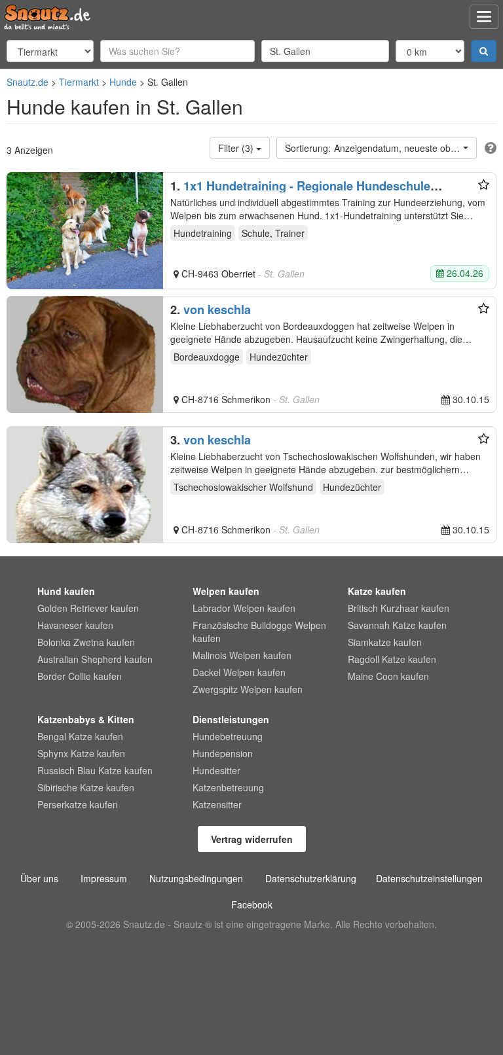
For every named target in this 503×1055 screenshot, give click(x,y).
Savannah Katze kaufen (397, 625)
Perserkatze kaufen (77, 804)
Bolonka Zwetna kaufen (86, 642)
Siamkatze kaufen (385, 642)
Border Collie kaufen (79, 676)
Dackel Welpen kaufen (239, 672)
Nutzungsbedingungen (196, 878)
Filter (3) (237, 147)
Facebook (251, 904)
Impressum (104, 878)
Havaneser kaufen (75, 625)
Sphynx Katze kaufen (81, 753)
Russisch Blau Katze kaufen (95, 770)
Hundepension (223, 753)
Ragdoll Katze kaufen (392, 659)
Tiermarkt (79, 81)
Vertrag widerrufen (252, 839)
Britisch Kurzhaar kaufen (398, 608)
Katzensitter (217, 804)
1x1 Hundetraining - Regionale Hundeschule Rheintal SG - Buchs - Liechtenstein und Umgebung (315, 192)
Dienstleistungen (231, 719)
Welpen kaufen (226, 591)
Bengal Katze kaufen (80, 736)
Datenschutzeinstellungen (429, 878)
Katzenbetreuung (228, 787)
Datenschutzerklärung (310, 878)
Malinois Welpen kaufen (242, 655)
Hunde (123, 81)
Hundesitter (216, 770)
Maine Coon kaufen (388, 676)
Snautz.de (27, 81)
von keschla (217, 309)
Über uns (39, 878)
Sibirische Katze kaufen (85, 787)
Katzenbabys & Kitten (85, 719)
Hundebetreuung (228, 736)
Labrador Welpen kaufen (244, 608)
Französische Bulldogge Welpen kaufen (259, 631)
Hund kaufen (66, 591)
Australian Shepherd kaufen (95, 659)
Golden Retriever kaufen (88, 608)
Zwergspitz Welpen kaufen (248, 689)
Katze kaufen (377, 591)
